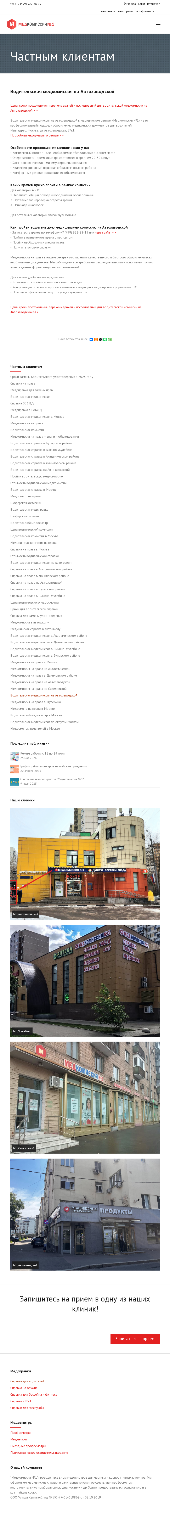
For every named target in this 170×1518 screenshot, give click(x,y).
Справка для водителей (27, 1381)
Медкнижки (18, 1439)
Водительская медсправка (29, 509)
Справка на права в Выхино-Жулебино (37, 596)
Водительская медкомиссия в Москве (37, 416)
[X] (100, 339)
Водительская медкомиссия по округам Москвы (44, 722)
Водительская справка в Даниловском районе (43, 463)
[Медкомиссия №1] (31, 24)
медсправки (126, 11)
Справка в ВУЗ (20, 1401)
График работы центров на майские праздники (53, 766)
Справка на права (22, 383)
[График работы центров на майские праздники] (14, 769)
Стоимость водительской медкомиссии (38, 483)
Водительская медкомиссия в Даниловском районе (47, 642)
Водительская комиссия (27, 430)
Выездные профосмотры (28, 1446)
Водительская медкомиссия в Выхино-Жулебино (45, 649)
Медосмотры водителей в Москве (35, 728)
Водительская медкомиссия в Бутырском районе (45, 655)
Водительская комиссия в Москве (34, 536)
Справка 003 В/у (22, 403)
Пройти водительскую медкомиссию (36, 476)
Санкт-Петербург (149, 4)
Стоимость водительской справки (34, 556)
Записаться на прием (135, 1338)
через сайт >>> (105, 232)
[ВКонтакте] (91, 339)
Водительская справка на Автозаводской (40, 469)
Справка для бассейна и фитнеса (33, 1394)
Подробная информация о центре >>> (37, 135)
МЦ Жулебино (22, 1031)
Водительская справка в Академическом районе (44, 456)
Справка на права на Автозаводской (36, 582)
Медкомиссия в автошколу (29, 622)
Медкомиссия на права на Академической (40, 669)
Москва (131, 4)
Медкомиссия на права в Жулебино (35, 702)
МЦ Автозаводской (25, 1265)
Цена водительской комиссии (31, 529)
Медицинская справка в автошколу (35, 629)
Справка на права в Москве (29, 549)
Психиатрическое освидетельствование (39, 1452)
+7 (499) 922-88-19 (28, 4)
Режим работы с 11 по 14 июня (42, 753)
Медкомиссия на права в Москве (33, 662)
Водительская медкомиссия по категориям (41, 562)
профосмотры (145, 11)
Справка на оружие (24, 1388)
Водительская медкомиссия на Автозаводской (43, 695)
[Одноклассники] (96, 339)
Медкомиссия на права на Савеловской (38, 689)
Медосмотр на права (25, 496)
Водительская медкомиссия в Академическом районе (48, 635)
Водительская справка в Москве (33, 489)
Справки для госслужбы (27, 1408)
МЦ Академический (25, 914)
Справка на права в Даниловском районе (39, 576)
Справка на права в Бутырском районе (37, 589)
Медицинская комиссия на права (33, 542)
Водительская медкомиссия (30, 396)
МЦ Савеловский (23, 1148)
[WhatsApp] (110, 339)
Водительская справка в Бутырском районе (41, 443)
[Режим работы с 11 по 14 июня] (14, 756)
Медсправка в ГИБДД (26, 410)
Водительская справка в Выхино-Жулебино (41, 450)
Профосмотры (20, 1432)
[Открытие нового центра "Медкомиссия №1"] (14, 782)
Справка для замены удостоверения (36, 616)
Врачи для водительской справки (34, 609)
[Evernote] (105, 339)
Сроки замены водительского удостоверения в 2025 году (51, 377)
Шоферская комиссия (25, 503)
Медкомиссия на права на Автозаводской (40, 682)
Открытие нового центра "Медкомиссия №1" (52, 779)
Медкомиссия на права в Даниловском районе (43, 675)
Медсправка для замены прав (31, 390)
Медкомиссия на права (26, 423)
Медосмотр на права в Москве (32, 708)
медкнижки (108, 11)
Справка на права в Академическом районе (41, 569)
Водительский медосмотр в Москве (36, 715)
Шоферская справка (24, 516)
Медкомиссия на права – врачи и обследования (44, 436)
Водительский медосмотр (29, 523)
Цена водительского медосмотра (34, 602)
